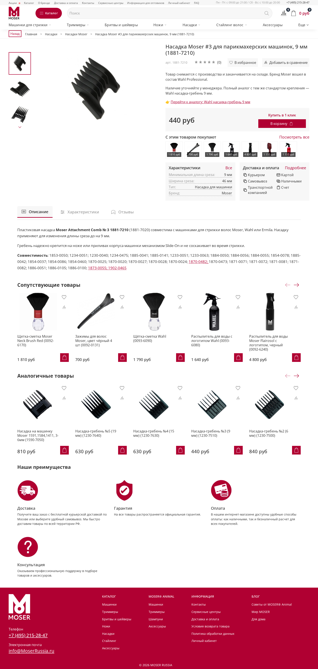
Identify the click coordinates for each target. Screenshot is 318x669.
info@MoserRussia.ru (31, 651)
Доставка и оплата (66, 3)
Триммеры (76, 25)
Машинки (109, 604)
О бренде (44, 3)
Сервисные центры (111, 3)
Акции (13, 3)
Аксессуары (273, 25)
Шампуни (156, 619)
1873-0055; (98, 267)
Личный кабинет (179, 3)
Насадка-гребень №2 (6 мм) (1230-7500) (268, 433)
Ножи (158, 25)
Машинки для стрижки (28, 25)
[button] (207, 62)
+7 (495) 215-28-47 (297, 2)
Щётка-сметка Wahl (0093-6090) (149, 338)
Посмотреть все (294, 137)
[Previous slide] (42, 88)
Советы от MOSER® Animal (272, 604)
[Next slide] (20, 127)
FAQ (196, 3)
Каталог (29, 3)
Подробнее (295, 168)
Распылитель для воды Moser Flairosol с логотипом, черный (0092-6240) (268, 343)
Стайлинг (109, 641)
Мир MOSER (261, 612)
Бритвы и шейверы (121, 25)
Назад (15, 33)
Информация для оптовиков (145, 3)
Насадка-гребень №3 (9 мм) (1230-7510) (210, 433)
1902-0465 (117, 267)
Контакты (88, 3)
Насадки (190, 25)
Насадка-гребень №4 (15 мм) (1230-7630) (153, 433)
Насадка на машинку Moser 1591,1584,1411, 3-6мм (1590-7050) (37, 435)
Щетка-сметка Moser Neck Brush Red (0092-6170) (35, 340)
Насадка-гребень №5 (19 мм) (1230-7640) (95, 433)
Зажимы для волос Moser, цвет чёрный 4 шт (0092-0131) (93, 340)
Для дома (258, 619)
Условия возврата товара (210, 626)
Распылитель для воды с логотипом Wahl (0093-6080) (211, 340)
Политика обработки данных (212, 634)
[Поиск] (266, 13)
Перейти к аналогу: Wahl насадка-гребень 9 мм (210, 102)
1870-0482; (199, 261)
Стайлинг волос (229, 25)
